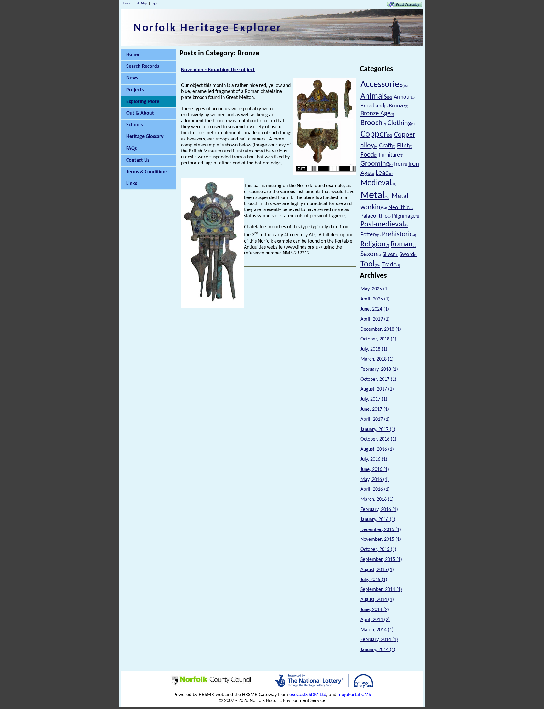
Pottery (370, 234)
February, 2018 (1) (379, 369)
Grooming (376, 164)
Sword (408, 254)
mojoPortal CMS (354, 694)
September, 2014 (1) (381, 589)
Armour (404, 97)
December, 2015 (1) (380, 529)
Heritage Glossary (145, 136)
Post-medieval (384, 224)
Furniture (391, 155)
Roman (403, 244)
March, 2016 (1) (377, 499)
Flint (404, 145)
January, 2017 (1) (377, 429)
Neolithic (400, 207)
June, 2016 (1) (374, 469)
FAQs (131, 148)
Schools (134, 125)
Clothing (401, 123)
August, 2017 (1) (377, 389)
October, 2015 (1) (378, 549)
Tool (370, 264)
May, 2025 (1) (374, 289)
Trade (391, 264)
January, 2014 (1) (377, 649)
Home (127, 3)
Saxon (370, 254)
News (132, 78)
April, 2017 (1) (375, 419)
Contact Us (137, 160)
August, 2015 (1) (377, 569)
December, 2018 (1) (380, 329)
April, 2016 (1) (375, 489)
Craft (387, 145)
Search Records (142, 66)
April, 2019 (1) (375, 319)
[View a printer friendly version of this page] (404, 5)
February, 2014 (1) (379, 639)
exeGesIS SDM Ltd (307, 694)
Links (131, 183)
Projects (135, 90)
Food (368, 155)
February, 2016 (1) (379, 509)
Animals (376, 96)
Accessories (384, 84)
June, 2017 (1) (374, 409)
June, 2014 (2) (374, 609)
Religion (374, 244)
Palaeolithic (375, 216)
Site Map (141, 3)
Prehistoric (399, 234)
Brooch (373, 123)
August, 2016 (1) (377, 449)
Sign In (156, 3)
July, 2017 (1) (373, 399)
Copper (376, 134)
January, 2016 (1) (377, 519)
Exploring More (142, 101)
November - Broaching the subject (218, 69)
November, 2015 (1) (380, 539)
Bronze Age (377, 113)
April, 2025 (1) (375, 299)
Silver (390, 254)
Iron (400, 164)
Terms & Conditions (146, 171)
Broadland (374, 106)
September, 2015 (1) (381, 559)
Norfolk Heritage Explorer (207, 28)
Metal (374, 196)
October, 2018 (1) (378, 339)
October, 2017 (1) (378, 379)
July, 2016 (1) (373, 459)
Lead (384, 173)
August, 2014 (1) (377, 599)
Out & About (140, 113)
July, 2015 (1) (373, 579)
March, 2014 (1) (377, 629)
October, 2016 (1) (378, 439)
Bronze (398, 106)
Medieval (378, 183)
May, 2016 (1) (374, 479)
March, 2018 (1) (377, 359)
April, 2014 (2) (375, 619)
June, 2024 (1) (374, 309)
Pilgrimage (405, 216)
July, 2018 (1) (373, 349)
